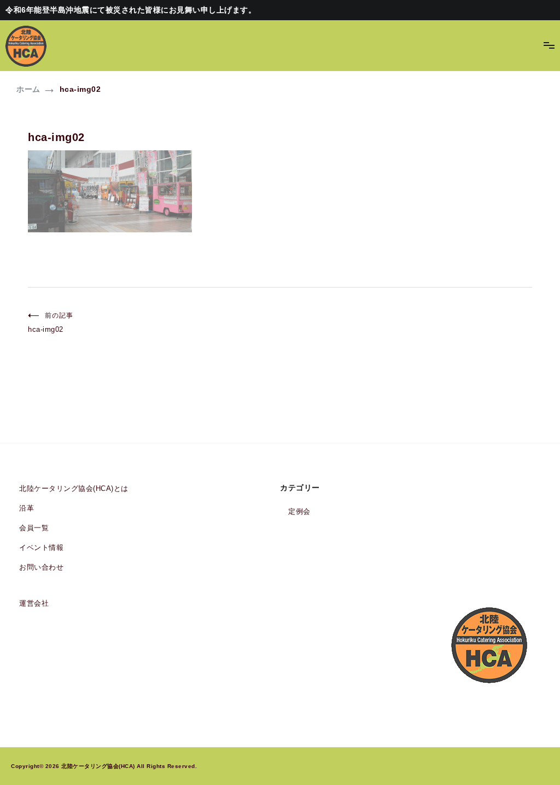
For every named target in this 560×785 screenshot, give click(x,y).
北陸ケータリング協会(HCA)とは (74, 488)
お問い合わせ (41, 567)
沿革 (26, 508)
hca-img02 (50, 322)
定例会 (299, 511)
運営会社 (34, 603)
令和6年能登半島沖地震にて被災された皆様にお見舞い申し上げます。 (130, 9)
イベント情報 (41, 547)
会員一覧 (34, 528)
